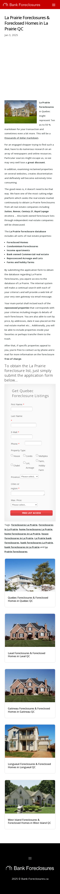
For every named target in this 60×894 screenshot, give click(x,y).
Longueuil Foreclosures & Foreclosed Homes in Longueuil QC (29, 765)
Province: (15, 477)
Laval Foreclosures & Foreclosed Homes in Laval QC (26, 654)
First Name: (17, 404)
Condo (29, 456)
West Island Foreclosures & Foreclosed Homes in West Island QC (29, 821)
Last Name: (17, 416)
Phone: (14, 443)
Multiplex (43, 456)
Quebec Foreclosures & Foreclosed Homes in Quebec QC (28, 599)
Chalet (17, 465)
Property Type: (18, 450)
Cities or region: (15, 486)
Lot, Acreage (30, 465)
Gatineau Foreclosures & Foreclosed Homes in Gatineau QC (29, 710)
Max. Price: (16, 500)
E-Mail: (14, 432)
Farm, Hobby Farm (42, 465)
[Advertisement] (30, 69)
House (17, 456)
